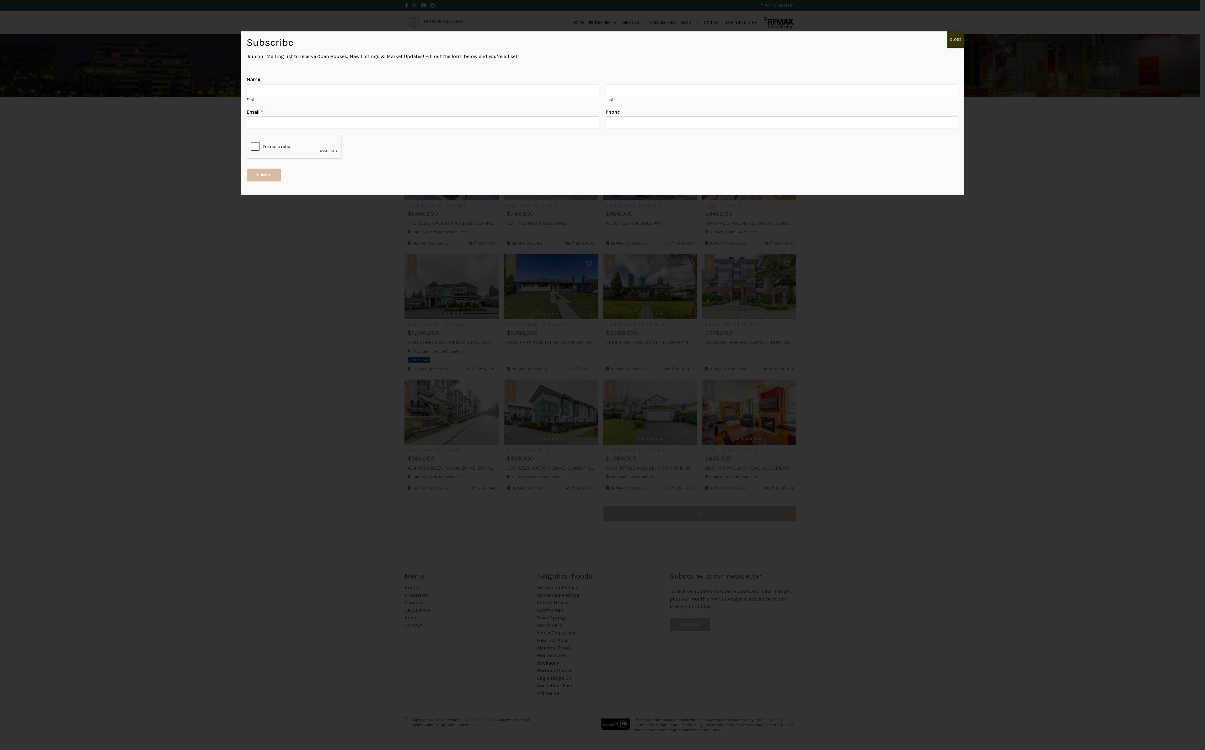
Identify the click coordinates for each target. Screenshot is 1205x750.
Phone (613, 112)
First (250, 99)
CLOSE (955, 39)
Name (253, 79)
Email (255, 112)
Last (609, 99)
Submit (263, 175)
